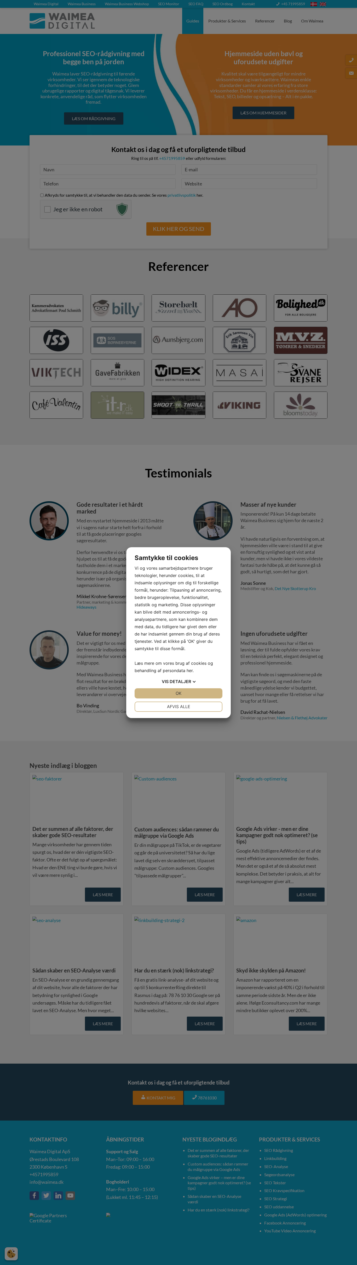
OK (178, 693)
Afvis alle (178, 706)
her (190, 670)
